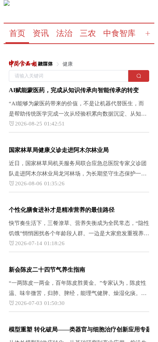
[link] (31, 64)
